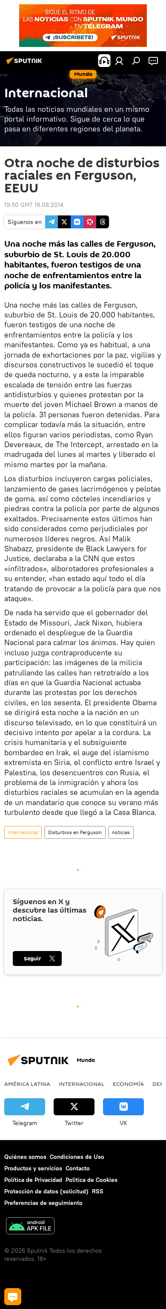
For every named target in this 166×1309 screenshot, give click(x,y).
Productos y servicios (33, 1168)
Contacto (78, 1168)
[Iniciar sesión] (119, 60)
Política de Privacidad (33, 1180)
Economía (128, 1084)
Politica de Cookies (91, 1180)
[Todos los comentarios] (12, 1296)
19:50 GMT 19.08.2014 (33, 205)
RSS (97, 1191)
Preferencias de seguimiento (43, 1203)
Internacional (23, 832)
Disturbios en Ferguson (75, 832)
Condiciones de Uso (77, 1157)
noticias (121, 832)
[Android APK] (30, 1226)
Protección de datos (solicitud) (46, 1191)
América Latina (27, 1084)
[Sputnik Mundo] (25, 64)
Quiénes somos (25, 1157)
